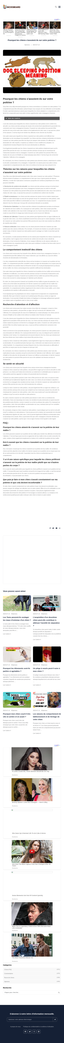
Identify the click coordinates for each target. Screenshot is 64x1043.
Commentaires (32, 973)
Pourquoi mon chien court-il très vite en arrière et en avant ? (16, 715)
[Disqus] (32, 560)
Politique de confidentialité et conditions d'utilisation (38, 1026)
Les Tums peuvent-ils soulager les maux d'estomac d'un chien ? (17, 618)
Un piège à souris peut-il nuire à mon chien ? (46, 669)
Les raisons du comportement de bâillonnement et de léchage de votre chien (47, 716)
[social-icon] (25, 1031)
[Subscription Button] (55, 1019)
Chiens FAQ (32, 969)
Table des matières (14, 118)
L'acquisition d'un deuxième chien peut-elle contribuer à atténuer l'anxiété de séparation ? (46, 621)
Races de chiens (32, 977)
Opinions (27, 45)
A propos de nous (15, 1026)
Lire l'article (6, 634)
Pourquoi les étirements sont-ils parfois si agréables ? (16, 669)
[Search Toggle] (56, 6)
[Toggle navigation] (59, 6)
